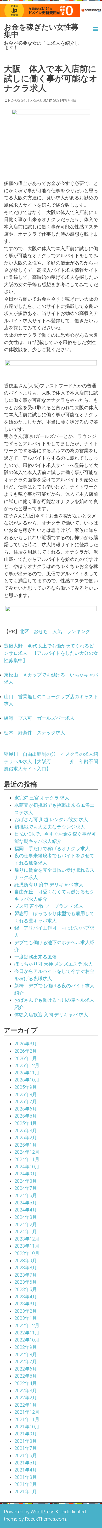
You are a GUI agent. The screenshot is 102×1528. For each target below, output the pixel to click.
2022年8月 (25, 1354)
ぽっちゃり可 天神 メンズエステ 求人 (53, 964)
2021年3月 (25, 1477)
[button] (91, 28)
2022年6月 (25, 1369)
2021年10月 (26, 1426)
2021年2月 (25, 1484)
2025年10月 (26, 1079)
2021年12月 (26, 1412)
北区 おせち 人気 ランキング (55, 631)
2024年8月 (25, 1181)
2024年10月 (26, 1166)
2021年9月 (25, 1433)
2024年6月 (25, 1195)
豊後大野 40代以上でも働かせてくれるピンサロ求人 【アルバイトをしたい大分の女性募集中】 (51, 653)
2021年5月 (25, 1462)
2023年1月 (25, 1318)
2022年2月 (25, 1397)
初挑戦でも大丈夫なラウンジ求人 (49, 827)
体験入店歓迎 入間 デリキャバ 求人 (51, 1014)
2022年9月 (25, 1347)
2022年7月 (25, 1361)
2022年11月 (26, 1332)
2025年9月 (25, 1087)
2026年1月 (25, 1058)
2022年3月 (25, 1390)
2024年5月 (25, 1202)
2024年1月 (25, 1231)
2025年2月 (25, 1137)
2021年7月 (25, 1448)
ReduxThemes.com (45, 1519)
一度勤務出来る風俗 (35, 957)
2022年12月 (26, 1325)
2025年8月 (25, 1094)
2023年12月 (26, 1239)
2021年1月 (25, 1491)
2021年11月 (26, 1419)
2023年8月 (25, 1267)
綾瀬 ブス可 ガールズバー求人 (39, 718)
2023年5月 (25, 1289)
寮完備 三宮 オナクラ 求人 (41, 797)
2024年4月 (25, 1210)
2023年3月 (25, 1303)
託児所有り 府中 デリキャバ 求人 (48, 884)
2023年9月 (25, 1260)
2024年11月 (26, 1159)
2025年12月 (26, 1065)
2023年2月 (25, 1311)
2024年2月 (25, 1224)
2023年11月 (26, 1246)
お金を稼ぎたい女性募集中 (41, 31)
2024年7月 (25, 1188)
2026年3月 (25, 1043)
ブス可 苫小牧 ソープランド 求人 (48, 906)
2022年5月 (25, 1376)
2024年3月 (25, 1217)
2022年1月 (25, 1405)
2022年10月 (26, 1340)
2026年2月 (25, 1051)
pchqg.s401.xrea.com (28, 100)
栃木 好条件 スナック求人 (34, 732)
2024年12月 (26, 1152)
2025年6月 (25, 1109)
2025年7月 (25, 1101)
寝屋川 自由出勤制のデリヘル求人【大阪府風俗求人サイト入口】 (27, 761)
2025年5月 (25, 1116)
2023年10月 (26, 1253)
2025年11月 (26, 1072)
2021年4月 (25, 1470)
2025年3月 (25, 1130)
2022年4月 (25, 1383)
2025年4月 (25, 1123)
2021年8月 (25, 1441)
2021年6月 (25, 1455)
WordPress (42, 1511)
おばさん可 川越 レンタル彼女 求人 (51, 819)
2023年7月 (25, 1275)
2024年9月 (25, 1173)
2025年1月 (25, 1145)
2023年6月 (25, 1282)
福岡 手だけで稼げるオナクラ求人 (52, 848)
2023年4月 (25, 1296)
